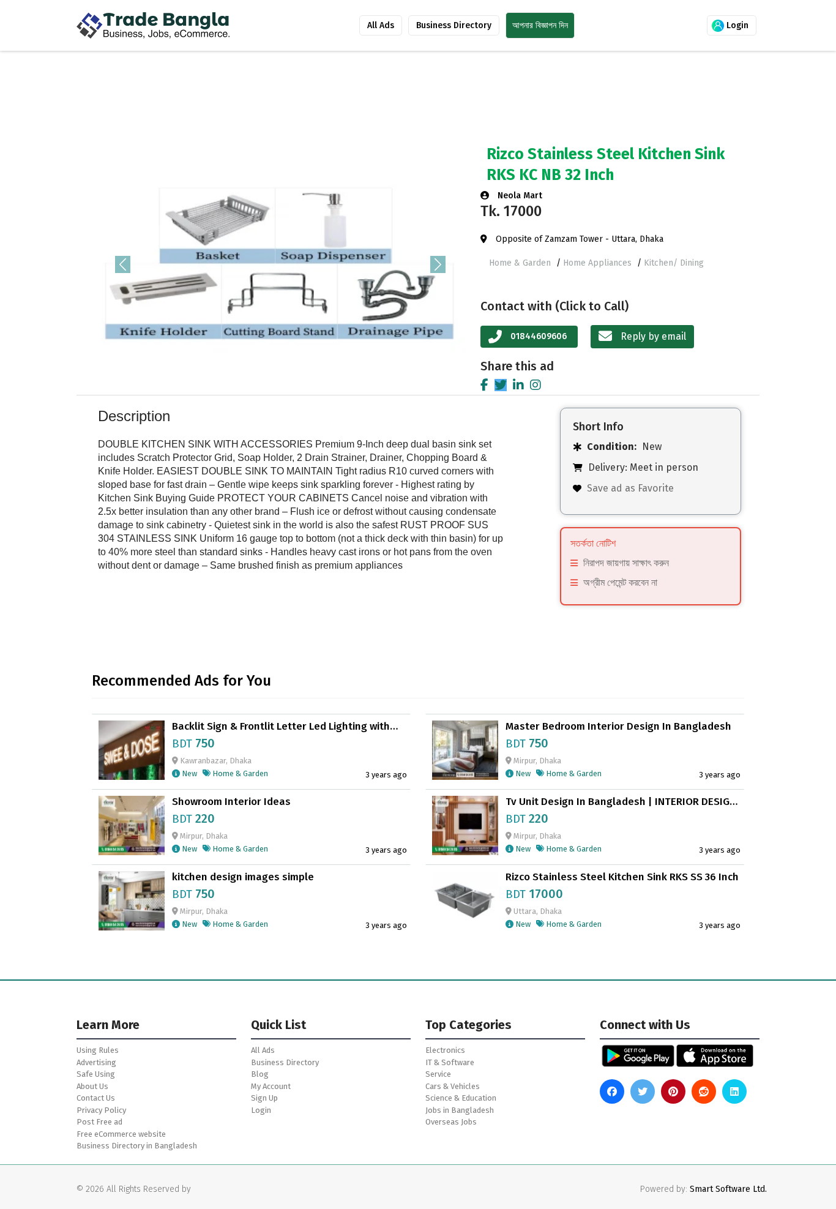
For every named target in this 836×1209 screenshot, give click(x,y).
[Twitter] (501, 385)
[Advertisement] (401, 100)
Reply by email (652, 336)
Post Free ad (99, 1121)
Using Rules (98, 1050)
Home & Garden (521, 263)
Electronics (445, 1050)
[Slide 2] (269, 368)
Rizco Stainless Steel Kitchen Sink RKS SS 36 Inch (622, 877)
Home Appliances (598, 263)
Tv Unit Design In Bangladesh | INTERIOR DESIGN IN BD (621, 802)
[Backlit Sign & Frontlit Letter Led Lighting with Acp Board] (132, 749)
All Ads (380, 25)
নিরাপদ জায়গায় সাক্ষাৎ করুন (626, 563)
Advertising (96, 1062)
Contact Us (96, 1097)
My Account (271, 1086)
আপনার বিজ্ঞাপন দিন (540, 25)
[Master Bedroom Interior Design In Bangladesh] (465, 749)
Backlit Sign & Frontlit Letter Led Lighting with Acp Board (281, 727)
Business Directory (453, 25)
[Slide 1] (247, 368)
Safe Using (96, 1074)
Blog (260, 1074)
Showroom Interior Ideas (231, 802)
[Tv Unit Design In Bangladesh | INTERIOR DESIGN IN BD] (465, 825)
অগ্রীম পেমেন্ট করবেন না (620, 582)
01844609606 (538, 336)
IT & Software (449, 1062)
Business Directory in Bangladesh (137, 1145)
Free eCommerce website (121, 1134)
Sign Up (264, 1097)
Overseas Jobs (451, 1121)
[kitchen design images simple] (132, 900)
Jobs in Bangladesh (459, 1110)
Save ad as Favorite (630, 488)
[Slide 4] (313, 368)
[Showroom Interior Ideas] (132, 825)
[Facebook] (484, 385)
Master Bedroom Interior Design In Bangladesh (618, 727)
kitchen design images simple (243, 877)
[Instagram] (535, 385)
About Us (92, 1086)
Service (438, 1074)
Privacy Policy (101, 1110)
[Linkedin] (518, 385)
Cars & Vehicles (452, 1086)
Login (736, 25)
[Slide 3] (291, 368)
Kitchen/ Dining (674, 263)
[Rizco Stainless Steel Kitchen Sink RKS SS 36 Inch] (465, 900)
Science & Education (460, 1097)
